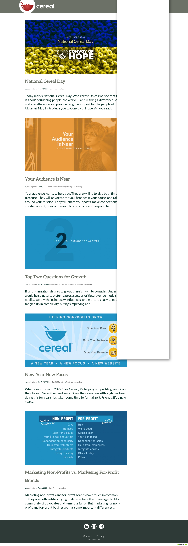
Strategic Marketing (74, 186)
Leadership (53, 284)
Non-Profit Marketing (57, 89)
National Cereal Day (45, 81)
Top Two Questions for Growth (56, 277)
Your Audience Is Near (47, 179)
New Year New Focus (46, 374)
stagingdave (32, 89)
